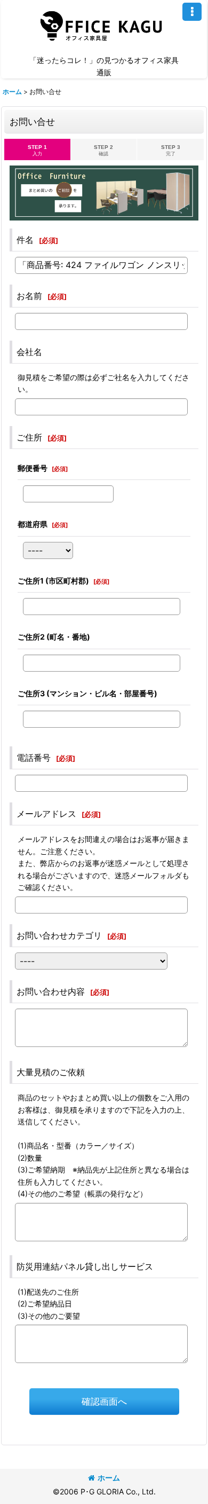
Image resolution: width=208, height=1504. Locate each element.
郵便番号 (32, 468)
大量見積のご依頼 (51, 1072)
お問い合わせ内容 (51, 991)
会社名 (29, 352)
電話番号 (34, 757)
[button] (192, 12)
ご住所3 (87, 693)
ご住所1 (53, 580)
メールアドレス (46, 813)
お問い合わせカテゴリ (59, 935)
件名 (25, 239)
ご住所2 (54, 636)
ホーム (109, 1477)
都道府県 (32, 524)
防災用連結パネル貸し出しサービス (85, 1266)
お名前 (29, 295)
